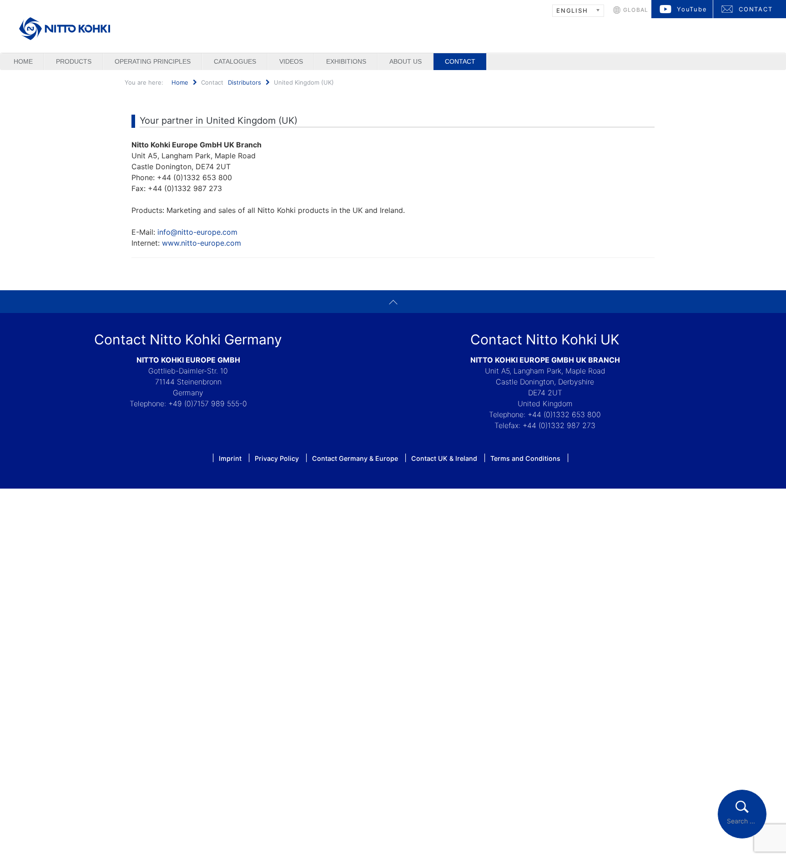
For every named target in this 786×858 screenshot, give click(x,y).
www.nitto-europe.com (201, 242)
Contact (460, 61)
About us (405, 61)
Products (73, 61)
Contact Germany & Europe (355, 458)
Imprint (230, 458)
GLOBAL (635, 9)
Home (23, 61)
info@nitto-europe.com (197, 232)
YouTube (692, 9)
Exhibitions (346, 61)
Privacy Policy (277, 458)
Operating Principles (153, 61)
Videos (291, 61)
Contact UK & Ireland (444, 458)
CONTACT (756, 9)
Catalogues (235, 61)
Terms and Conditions (525, 458)
